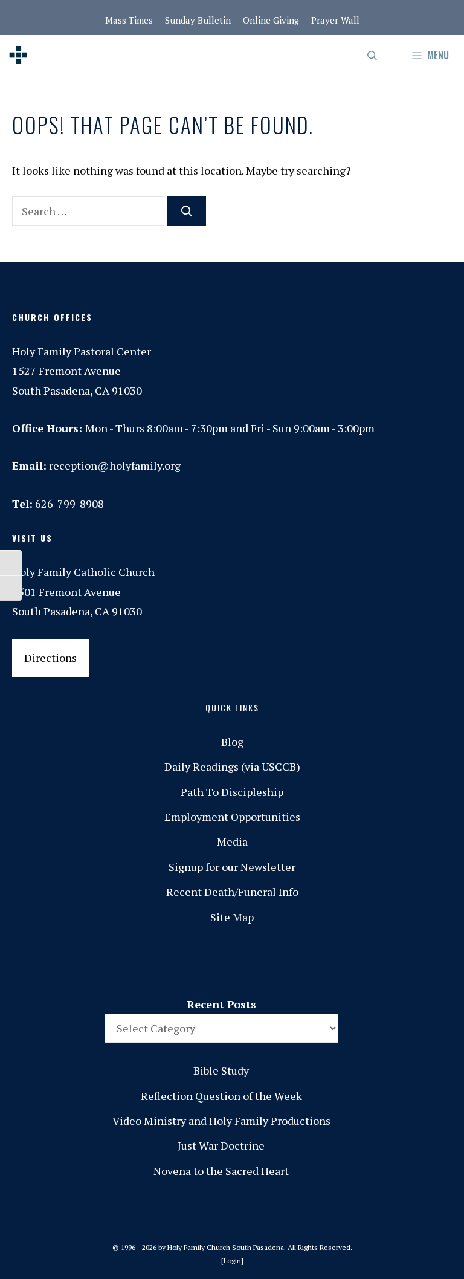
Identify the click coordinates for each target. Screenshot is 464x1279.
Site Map (232, 917)
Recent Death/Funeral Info (232, 891)
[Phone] (335, 961)
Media (232, 841)
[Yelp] (437, 961)
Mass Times (129, 20)
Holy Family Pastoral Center (81, 351)
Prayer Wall (335, 20)
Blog (232, 741)
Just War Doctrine (221, 1145)
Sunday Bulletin (198, 20)
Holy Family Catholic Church (83, 572)
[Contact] (259, 961)
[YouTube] (411, 961)
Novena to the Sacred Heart (221, 1171)
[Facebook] (284, 961)
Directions (50, 657)
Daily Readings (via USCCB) (232, 766)
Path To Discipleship (232, 792)
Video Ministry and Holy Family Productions (221, 1120)
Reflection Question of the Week (221, 1096)
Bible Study (221, 1070)
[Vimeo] (386, 961)
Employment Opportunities (232, 816)
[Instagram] (310, 961)
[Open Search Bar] (373, 55)
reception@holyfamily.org (115, 465)
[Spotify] (360, 961)
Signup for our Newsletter (232, 867)
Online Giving (271, 20)
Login (232, 1260)
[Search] (186, 211)
